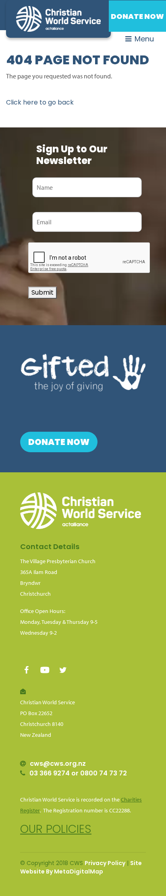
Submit (42, 292)
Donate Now (137, 16)
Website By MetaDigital (55, 871)
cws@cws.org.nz (58, 763)
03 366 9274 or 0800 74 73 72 (78, 773)
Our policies (55, 829)
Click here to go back (40, 102)
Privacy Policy (105, 863)
